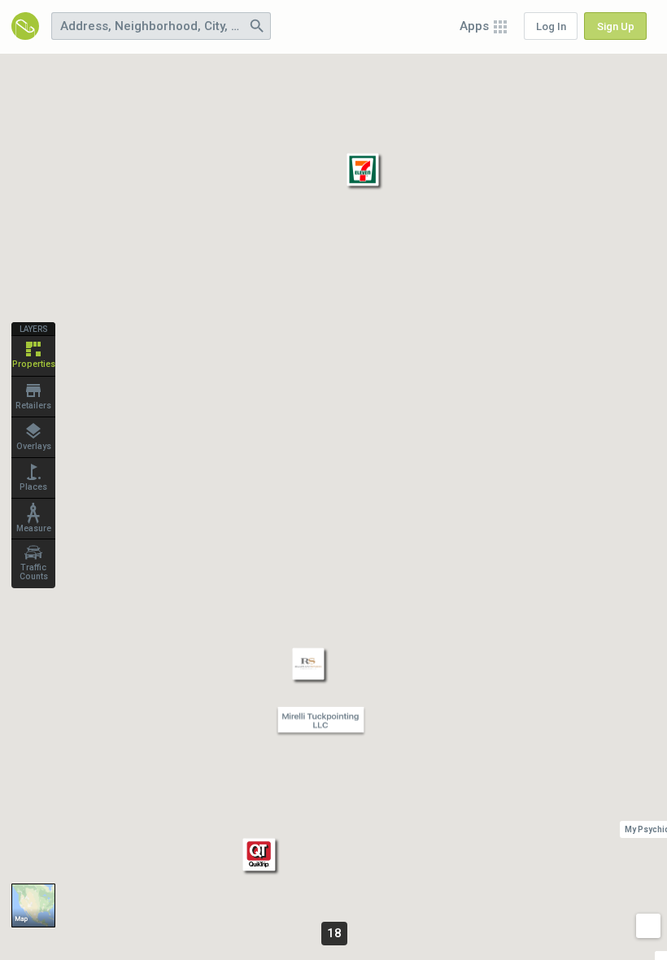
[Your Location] (648, 926)
